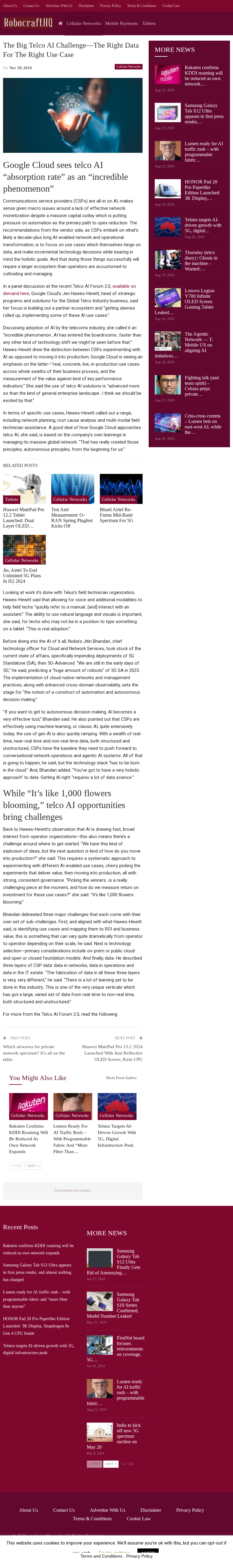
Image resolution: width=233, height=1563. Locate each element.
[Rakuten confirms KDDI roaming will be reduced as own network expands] (28, 1106)
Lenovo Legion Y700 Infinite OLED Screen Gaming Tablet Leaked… (184, 301)
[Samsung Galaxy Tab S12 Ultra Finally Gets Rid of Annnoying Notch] (100, 1258)
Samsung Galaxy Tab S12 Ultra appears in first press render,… (204, 113)
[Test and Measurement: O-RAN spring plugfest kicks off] (72, 489)
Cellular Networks (84, 23)
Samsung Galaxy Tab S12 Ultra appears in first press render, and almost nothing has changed (37, 1272)
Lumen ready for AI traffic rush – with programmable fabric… (204, 152)
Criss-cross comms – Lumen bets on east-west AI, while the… (203, 424)
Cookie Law (171, 6)
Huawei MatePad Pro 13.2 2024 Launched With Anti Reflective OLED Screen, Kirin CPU (112, 1053)
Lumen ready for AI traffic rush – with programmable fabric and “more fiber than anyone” (36, 1299)
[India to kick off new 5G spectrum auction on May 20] (100, 1432)
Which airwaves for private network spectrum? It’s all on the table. (34, 1053)
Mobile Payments (121, 23)
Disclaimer (86, 6)
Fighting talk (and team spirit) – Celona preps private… (202, 386)
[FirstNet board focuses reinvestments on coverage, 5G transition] (100, 1345)
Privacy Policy (110, 6)
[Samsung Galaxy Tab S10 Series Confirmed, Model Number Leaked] (100, 1301)
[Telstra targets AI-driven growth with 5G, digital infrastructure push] (117, 1106)
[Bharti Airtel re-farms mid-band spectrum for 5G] (121, 489)
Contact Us (31, 6)
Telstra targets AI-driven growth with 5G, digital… (203, 225)
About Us (10, 6)
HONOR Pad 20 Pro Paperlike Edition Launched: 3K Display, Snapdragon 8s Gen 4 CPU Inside (36, 1326)
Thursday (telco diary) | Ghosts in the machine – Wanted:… (201, 260)
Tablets (149, 23)
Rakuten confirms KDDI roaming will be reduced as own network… (204, 75)
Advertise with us (59, 6)
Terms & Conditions (141, 6)
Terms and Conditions (101, 1556)
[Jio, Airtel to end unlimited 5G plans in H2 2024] (24, 550)
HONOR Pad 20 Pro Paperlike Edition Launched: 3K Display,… (202, 190)
